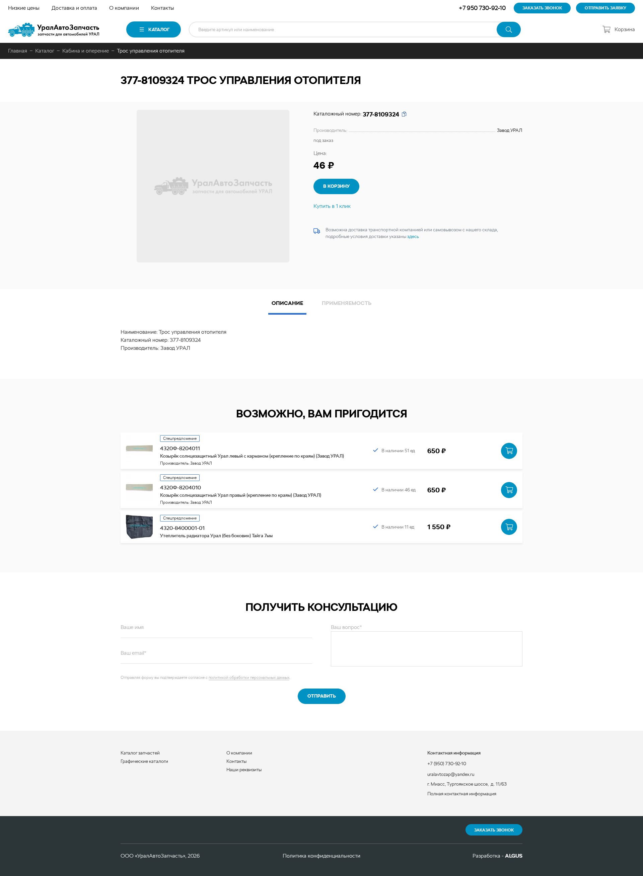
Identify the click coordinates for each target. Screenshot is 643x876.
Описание (287, 303)
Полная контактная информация (461, 793)
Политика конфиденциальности (321, 856)
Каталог (158, 29)
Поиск (509, 29)
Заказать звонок (494, 830)
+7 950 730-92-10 (482, 7)
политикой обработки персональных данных (249, 677)
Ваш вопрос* (346, 627)
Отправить (321, 696)
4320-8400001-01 (182, 528)
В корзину (336, 186)
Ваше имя (132, 627)
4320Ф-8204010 (180, 487)
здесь (413, 236)
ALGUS (513, 856)
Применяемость (346, 303)
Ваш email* (133, 653)
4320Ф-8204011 (180, 448)
